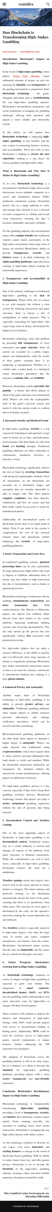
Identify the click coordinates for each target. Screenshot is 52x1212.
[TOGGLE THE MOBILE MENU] (4, 4)
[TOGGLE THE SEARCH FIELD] (47, 4)
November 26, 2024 (30, 52)
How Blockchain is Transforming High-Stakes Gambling (26, 37)
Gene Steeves (10, 52)
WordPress (33, 1206)
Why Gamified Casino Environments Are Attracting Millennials (26, 1195)
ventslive (26, 3)
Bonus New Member (26, 76)
